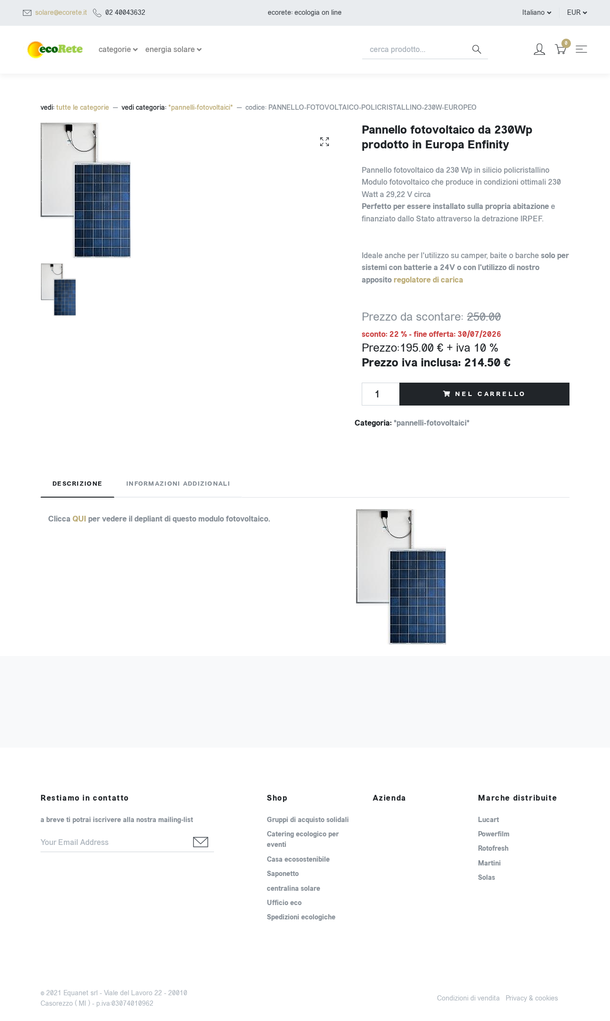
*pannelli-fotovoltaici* (200, 107)
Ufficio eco (284, 903)
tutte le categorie (82, 107)
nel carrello (490, 394)
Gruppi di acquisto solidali (308, 820)
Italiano (533, 12)
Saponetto (283, 874)
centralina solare (293, 889)
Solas (486, 878)
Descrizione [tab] (77, 483)
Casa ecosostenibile (298, 860)
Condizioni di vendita (468, 998)
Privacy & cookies (532, 998)
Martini (489, 863)
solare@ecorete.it (61, 12)
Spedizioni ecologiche (301, 917)
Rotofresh (493, 849)
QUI (79, 518)
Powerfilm (493, 834)
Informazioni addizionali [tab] (178, 483)
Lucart (488, 820)
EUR (573, 12)
